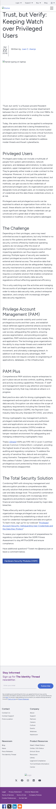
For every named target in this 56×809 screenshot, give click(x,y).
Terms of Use (12, 699)
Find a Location (7, 719)
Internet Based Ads (31, 792)
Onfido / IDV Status (37, 748)
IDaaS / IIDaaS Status (37, 745)
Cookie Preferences (9, 798)
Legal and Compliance (38, 761)
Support (33, 716)
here (6, 697)
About (32, 713)
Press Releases (7, 751)
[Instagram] (27, 780)
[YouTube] (39, 780)
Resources (34, 754)
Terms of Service (8, 795)
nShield (12, 442)
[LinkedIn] (33, 780)
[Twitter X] (16, 780)
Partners (33, 719)
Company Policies (35, 795)
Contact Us (6, 713)
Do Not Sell (23, 798)
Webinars (33, 731)
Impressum (34, 735)
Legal (4, 792)
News (4, 748)
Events (32, 728)
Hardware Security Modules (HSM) (21, 561)
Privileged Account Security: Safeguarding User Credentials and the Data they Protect (28, 525)
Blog (45, 3)
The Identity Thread (9, 754)
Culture (32, 725)
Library (32, 758)
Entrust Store (35, 751)
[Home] (6, 8)
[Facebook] (22, 780)
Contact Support (8, 716)
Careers (33, 722)
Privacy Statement (23, 699)
